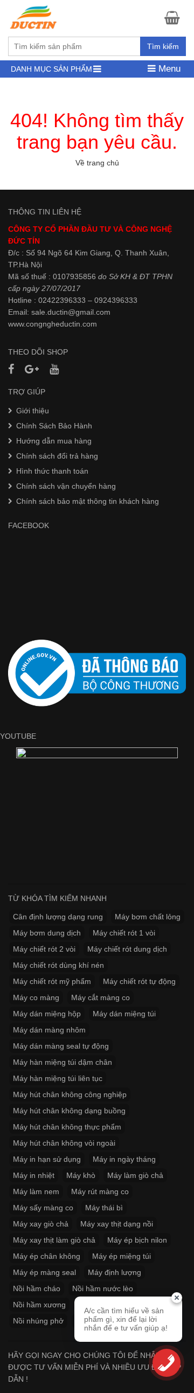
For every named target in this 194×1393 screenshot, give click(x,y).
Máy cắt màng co (100, 997)
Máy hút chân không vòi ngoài (64, 1143)
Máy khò (80, 1175)
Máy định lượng (114, 1272)
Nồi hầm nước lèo (102, 1288)
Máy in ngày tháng (124, 1159)
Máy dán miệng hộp (47, 1013)
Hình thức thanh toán (52, 471)
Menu (168, 69)
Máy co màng (36, 997)
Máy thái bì (104, 1207)
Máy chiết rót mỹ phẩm (52, 981)
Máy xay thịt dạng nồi (116, 1223)
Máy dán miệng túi (124, 1013)
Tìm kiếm (163, 46)
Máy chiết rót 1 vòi (124, 932)
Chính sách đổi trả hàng (57, 456)
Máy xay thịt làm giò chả (54, 1240)
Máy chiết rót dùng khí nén (58, 965)
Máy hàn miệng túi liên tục (57, 1078)
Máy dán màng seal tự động (61, 1046)
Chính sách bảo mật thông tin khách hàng (87, 501)
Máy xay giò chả (40, 1223)
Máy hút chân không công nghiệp (70, 1094)
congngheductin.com (61, 324)
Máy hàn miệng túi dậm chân (62, 1062)
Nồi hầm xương (39, 1304)
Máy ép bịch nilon (137, 1240)
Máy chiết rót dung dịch (127, 949)
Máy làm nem (36, 1191)
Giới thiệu (32, 410)
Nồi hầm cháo (36, 1288)
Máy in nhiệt (33, 1175)
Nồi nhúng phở (38, 1320)
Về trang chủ (97, 162)
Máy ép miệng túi (121, 1256)
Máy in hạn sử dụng (47, 1159)
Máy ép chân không (46, 1256)
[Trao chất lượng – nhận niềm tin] (34, 17)
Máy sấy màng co (43, 1207)
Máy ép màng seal (44, 1272)
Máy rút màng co (100, 1191)
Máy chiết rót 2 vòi (44, 949)
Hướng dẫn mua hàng (54, 440)
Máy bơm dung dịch (47, 932)
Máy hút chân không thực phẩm (67, 1126)
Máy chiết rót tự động (139, 981)
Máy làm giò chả (135, 1175)
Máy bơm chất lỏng (148, 916)
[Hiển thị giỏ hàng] (175, 17)
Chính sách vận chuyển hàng (66, 486)
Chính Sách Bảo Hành (54, 425)
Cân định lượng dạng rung (58, 916)
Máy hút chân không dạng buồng (69, 1110)
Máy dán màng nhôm (49, 1029)
